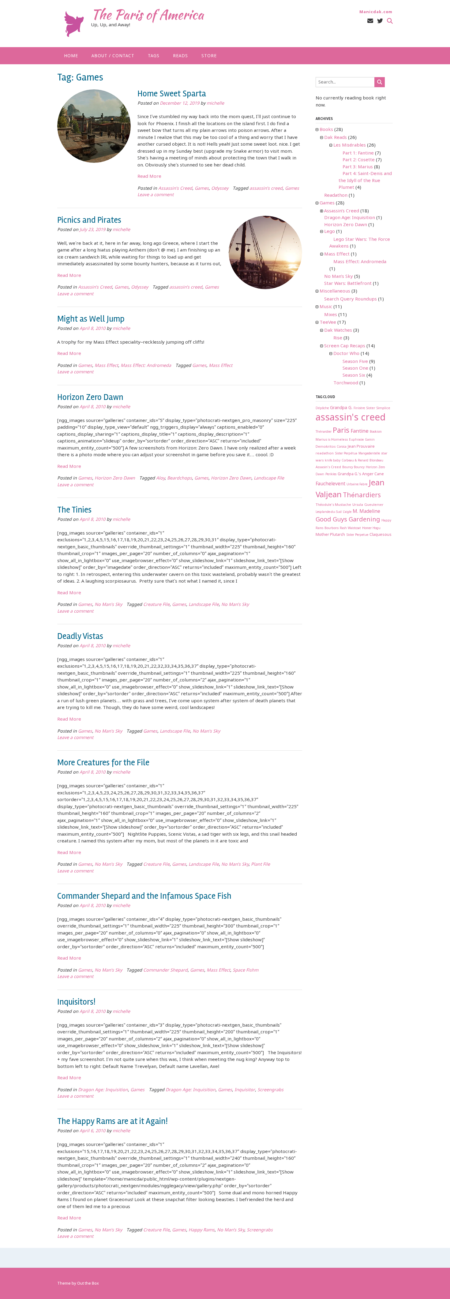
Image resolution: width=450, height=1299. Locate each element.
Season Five (355, 362)
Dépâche (322, 408)
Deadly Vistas (80, 636)
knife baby (332, 461)
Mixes (330, 315)
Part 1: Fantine (358, 153)
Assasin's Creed (328, 467)
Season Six (354, 375)
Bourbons (331, 528)
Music (326, 307)
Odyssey (219, 189)
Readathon (335, 195)
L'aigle (347, 512)
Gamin (370, 440)
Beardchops (179, 478)
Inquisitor (244, 1090)
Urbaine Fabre (357, 485)
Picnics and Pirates (89, 220)
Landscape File (269, 478)
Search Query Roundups (350, 299)
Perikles (330, 474)
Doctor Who (346, 354)
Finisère (359, 408)
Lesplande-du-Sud (329, 512)
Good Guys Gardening (348, 520)
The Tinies (74, 510)
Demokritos (326, 446)
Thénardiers (362, 495)
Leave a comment (155, 195)
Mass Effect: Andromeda (146, 366)
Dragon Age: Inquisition (103, 1090)
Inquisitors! (76, 1002)
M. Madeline (366, 511)
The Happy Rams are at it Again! (112, 1121)
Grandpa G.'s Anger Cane (361, 474)
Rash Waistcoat (350, 528)
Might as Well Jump (91, 319)
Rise (337, 338)
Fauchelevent (330, 484)
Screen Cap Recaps (344, 346)
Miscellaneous (335, 291)
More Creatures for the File (103, 762)
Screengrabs (270, 1090)
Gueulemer (374, 504)
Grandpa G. (341, 408)
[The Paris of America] (74, 24)
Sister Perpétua (346, 454)
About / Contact (113, 56)
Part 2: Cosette (359, 160)
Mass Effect (106, 366)
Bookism (376, 432)
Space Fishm (245, 970)
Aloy (160, 478)
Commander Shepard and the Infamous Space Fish (144, 896)
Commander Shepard (165, 970)
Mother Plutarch (330, 534)
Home (71, 56)
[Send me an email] (370, 21)
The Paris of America (147, 14)
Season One (355, 368)
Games (202, 189)
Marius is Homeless (332, 439)
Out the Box (88, 1283)
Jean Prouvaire (361, 446)
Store (209, 56)
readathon (325, 453)
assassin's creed (266, 189)
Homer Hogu (371, 528)
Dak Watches (338, 330)
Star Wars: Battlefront (348, 284)
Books (326, 130)
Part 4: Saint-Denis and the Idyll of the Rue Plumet (365, 181)
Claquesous (380, 534)
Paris (341, 430)
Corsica (342, 447)
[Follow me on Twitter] (380, 21)
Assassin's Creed (175, 189)
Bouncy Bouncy (353, 467)
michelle (215, 103)
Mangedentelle (369, 454)
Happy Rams (202, 1230)
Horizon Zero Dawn (90, 397)
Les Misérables (349, 145)
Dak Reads (335, 138)
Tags (153, 56)
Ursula (357, 504)
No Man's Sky (108, 605)
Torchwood (345, 383)
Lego (329, 232)
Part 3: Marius (358, 167)
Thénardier (324, 432)
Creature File (156, 605)
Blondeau (376, 461)
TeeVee (328, 322)
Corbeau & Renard (355, 461)
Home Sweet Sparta (171, 93)
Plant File (260, 865)
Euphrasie (356, 440)
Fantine (360, 431)
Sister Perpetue (357, 535)
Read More (149, 177)
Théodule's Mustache (333, 504)
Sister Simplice (378, 408)
